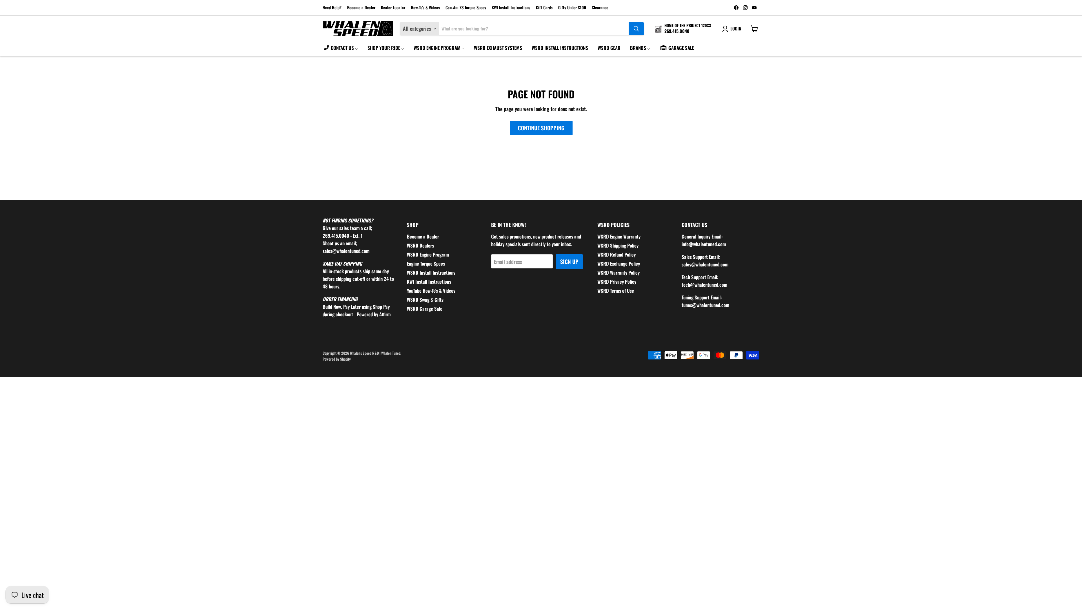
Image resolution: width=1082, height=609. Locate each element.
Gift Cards (544, 7)
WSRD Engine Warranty (618, 236)
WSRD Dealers (420, 245)
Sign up (569, 261)
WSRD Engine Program (428, 254)
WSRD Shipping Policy (617, 245)
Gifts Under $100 (572, 7)
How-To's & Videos (425, 7)
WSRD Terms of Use (615, 290)
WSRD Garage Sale (424, 308)
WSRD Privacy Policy (616, 281)
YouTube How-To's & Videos (431, 290)
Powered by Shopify (337, 359)
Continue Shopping (541, 128)
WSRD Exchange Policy (618, 263)
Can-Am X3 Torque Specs (465, 7)
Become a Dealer (361, 7)
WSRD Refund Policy (616, 254)
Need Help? (332, 7)
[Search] (636, 28)
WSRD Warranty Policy (618, 272)
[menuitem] (340, 47)
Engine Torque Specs (426, 263)
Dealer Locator (393, 7)
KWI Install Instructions (511, 7)
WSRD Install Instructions (431, 272)
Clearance (600, 7)
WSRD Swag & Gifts (425, 299)
